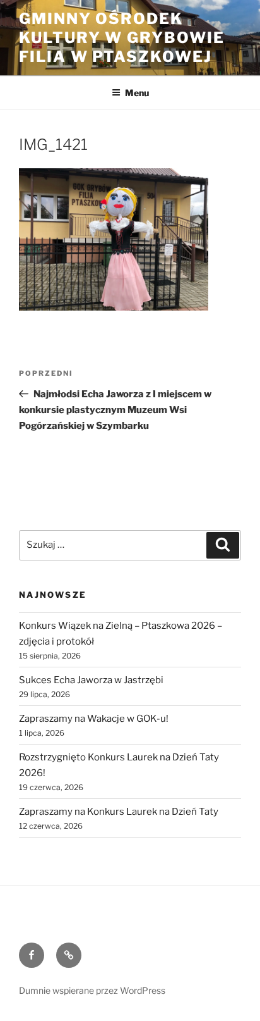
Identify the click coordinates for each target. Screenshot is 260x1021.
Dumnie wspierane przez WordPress (92, 990)
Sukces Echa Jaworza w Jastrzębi (91, 680)
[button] (113, 239)
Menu (137, 92)
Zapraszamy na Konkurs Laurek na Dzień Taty (118, 811)
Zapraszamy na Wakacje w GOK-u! (93, 718)
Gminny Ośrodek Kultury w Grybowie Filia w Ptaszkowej (122, 37)
